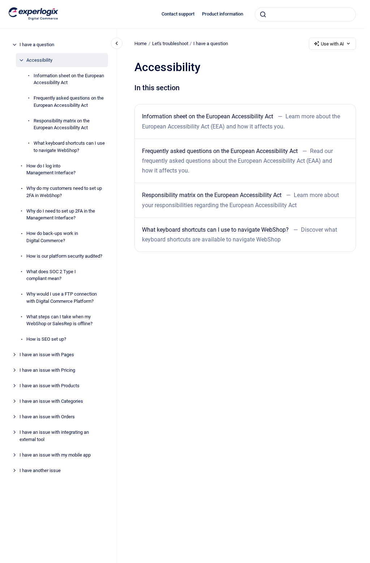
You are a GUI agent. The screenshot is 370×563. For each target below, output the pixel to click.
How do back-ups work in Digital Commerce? (52, 237)
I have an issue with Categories (51, 401)
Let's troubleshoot (170, 43)
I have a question (37, 44)
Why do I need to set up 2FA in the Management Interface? (60, 214)
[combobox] (305, 14)
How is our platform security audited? (64, 256)
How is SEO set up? (46, 339)
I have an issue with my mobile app (55, 455)
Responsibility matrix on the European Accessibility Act (62, 124)
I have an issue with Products (49, 385)
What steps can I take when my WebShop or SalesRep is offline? (59, 320)
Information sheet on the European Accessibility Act (69, 79)
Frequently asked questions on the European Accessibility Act (69, 101)
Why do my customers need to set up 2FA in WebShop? (64, 192)
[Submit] (263, 14)
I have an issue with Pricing (47, 370)
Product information (222, 14)
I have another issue (40, 470)
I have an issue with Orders (47, 416)
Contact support (178, 14)
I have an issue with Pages (47, 354)
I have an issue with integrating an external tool (54, 435)
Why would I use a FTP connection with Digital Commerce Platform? (61, 297)
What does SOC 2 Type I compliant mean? (51, 275)
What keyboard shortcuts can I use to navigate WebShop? (69, 146)
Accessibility (39, 60)
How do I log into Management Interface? (51, 169)
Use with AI (332, 44)
